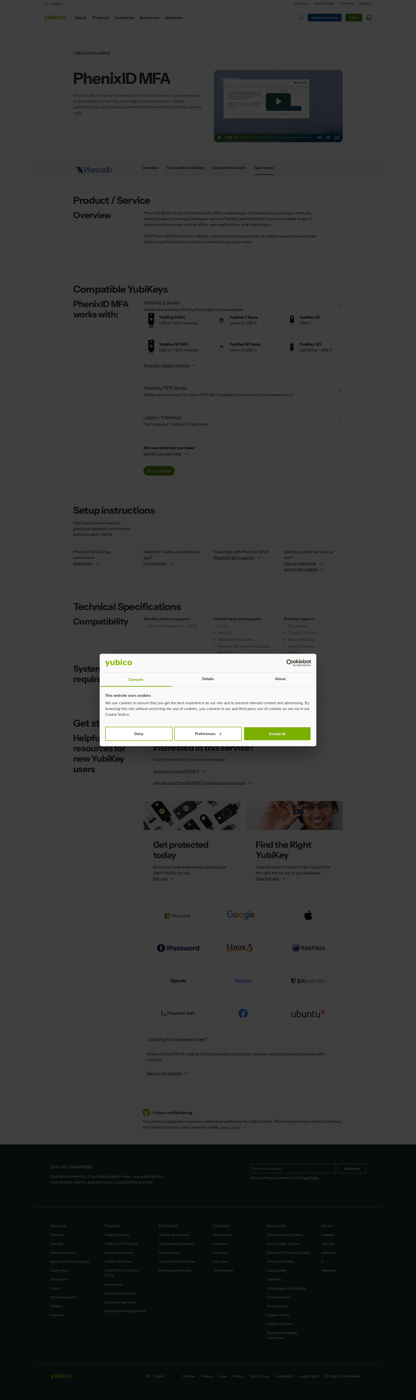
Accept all (277, 733)
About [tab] (280, 679)
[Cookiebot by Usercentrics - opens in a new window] (290, 663)
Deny (138, 733)
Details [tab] (208, 679)
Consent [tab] (136, 679)
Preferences (205, 733)
